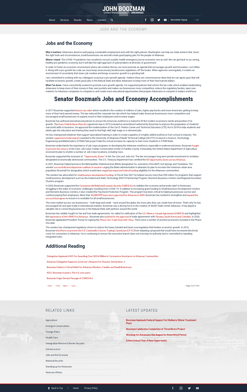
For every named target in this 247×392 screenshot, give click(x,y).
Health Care (52, 337)
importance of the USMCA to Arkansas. (69, 216)
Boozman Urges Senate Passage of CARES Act (70, 278)
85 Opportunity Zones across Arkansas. (166, 159)
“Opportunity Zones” (94, 156)
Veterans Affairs (54, 372)
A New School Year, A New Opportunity (146, 340)
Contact (102, 19)
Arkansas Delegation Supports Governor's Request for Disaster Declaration (85, 261)
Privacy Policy (91, 388)
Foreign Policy (53, 331)
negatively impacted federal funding (120, 170)
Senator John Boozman (123, 9)
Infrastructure (53, 349)
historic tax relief (83, 110)
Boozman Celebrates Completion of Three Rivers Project (155, 329)
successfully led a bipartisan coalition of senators (78, 167)
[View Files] (124, 261)
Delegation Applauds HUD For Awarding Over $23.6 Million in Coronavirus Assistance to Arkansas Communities (102, 256)
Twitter (159, 19)
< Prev (57, 286)
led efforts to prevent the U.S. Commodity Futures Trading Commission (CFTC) (95, 230)
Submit (197, 19)
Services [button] (64, 19)
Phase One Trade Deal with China (117, 219)
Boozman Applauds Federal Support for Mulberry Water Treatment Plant (161, 322)
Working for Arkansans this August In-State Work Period (156, 334)
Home (76, 388)
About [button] (52, 19)
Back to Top (57, 388)
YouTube (165, 19)
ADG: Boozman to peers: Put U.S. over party (68, 272)
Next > (66, 286)
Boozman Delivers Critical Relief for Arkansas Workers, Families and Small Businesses (89, 267)
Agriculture (51, 320)
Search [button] (112, 20)
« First (49, 286)
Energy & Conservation (57, 325)
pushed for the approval (117, 216)
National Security (54, 360)
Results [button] (78, 19)
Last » (74, 286)
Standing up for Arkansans (59, 366)
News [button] (90, 19)
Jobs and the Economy (57, 354)
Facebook (145, 19)
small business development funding (95, 175)
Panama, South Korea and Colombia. (173, 216)
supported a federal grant (67, 138)
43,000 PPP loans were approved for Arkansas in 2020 (118, 195)
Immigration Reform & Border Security (65, 343)
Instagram (152, 19)
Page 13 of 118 (192, 286)
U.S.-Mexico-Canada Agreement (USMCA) (163, 213)
